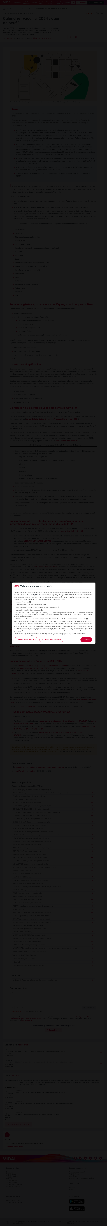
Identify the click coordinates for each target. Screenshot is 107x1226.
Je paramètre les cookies (51, 640)
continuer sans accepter (26, 640)
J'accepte (86, 640)
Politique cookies (67, 635)
